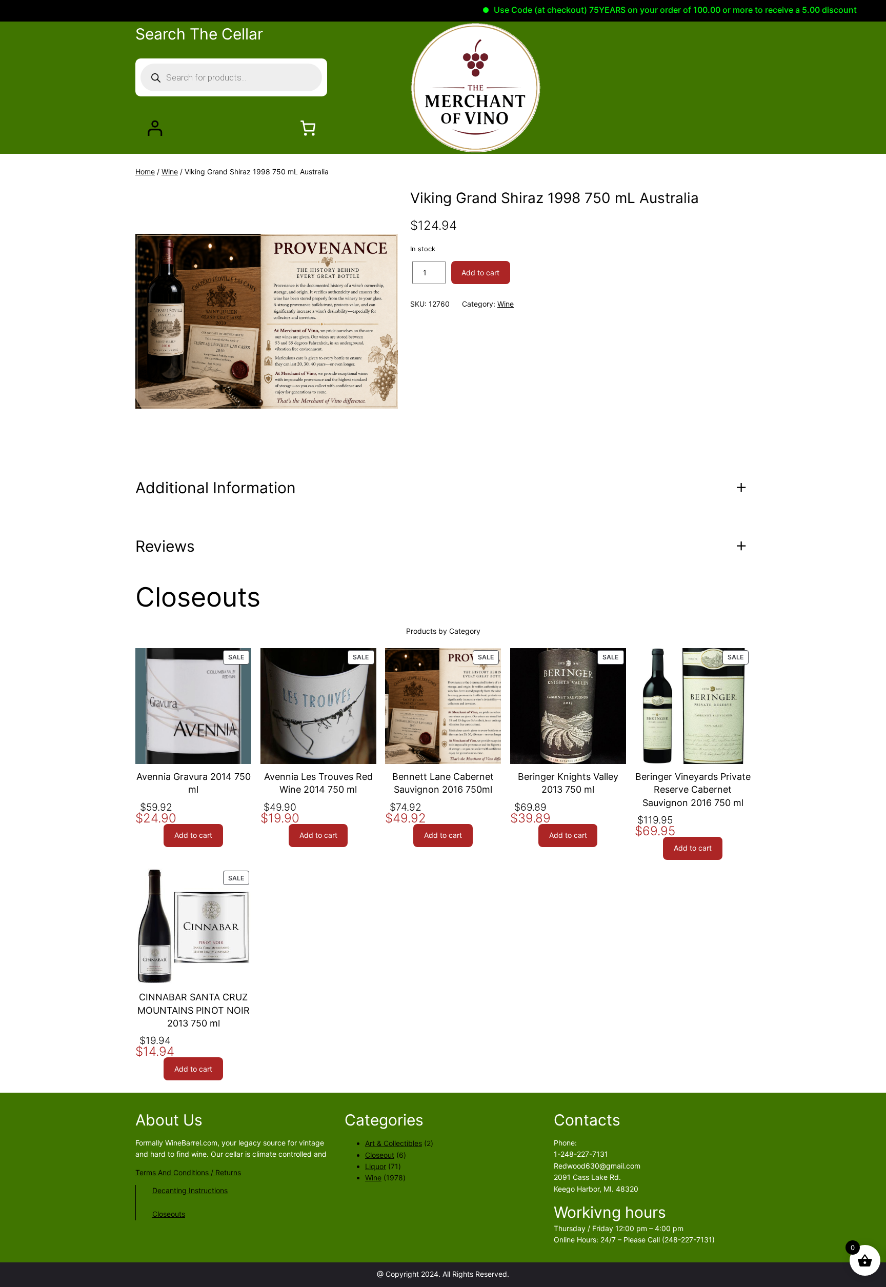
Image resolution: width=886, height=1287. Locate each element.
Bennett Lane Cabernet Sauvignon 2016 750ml (443, 783)
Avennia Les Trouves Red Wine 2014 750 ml (318, 783)
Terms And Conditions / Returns (188, 1172)
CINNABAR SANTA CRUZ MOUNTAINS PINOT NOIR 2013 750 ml (193, 1010)
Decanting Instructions (190, 1190)
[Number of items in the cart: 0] (308, 128)
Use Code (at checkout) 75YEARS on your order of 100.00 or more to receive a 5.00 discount (644, 10)
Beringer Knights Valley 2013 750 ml (568, 783)
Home (145, 171)
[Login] (154, 128)
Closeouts (168, 1214)
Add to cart (480, 272)
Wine (170, 171)
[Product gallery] (266, 321)
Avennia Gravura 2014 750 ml (193, 783)
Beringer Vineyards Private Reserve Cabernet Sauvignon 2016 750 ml (693, 789)
